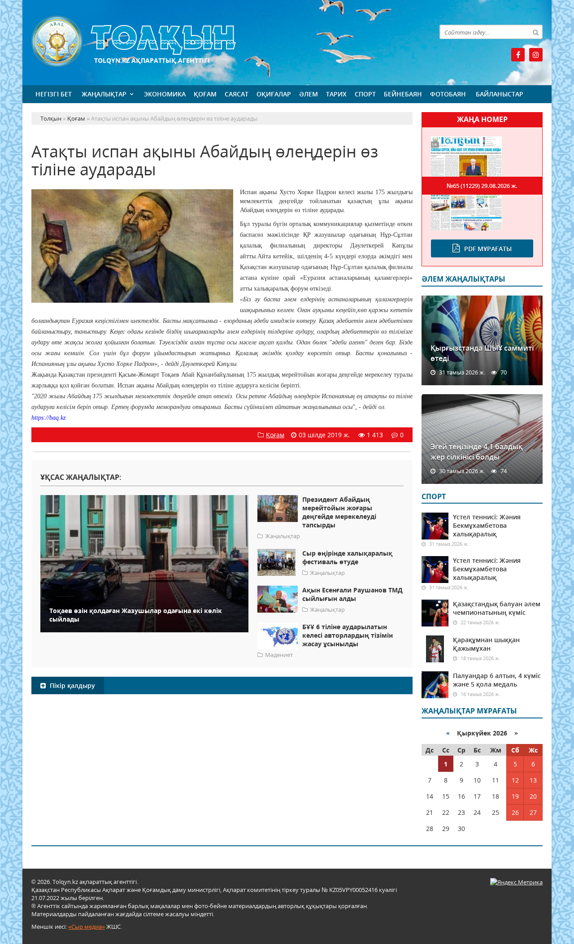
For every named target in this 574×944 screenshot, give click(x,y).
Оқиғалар (274, 94)
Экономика (165, 94)
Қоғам (205, 94)
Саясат (236, 94)
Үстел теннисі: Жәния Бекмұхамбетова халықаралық (487, 525)
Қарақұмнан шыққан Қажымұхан (486, 644)
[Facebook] (518, 54)
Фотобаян (448, 94)
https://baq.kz (48, 417)
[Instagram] (536, 54)
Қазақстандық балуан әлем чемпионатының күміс (496, 608)
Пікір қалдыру (71, 685)
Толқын (222, 41)
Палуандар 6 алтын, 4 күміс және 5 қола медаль (497, 679)
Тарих (336, 94)
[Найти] (535, 32)
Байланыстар (499, 94)
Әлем (308, 94)
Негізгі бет (53, 94)
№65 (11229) (482, 186)
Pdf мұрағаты (488, 248)
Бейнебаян (403, 94)
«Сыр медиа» (86, 926)
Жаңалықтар (104, 94)
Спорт (365, 94)
